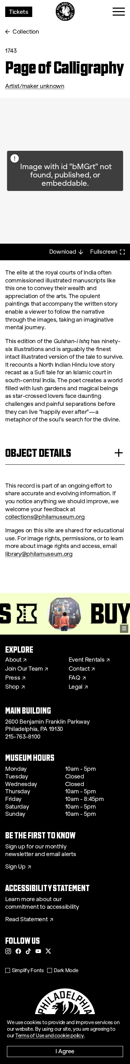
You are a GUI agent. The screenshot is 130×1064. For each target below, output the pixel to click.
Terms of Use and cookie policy (49, 1035)
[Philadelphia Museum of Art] (65, 11)
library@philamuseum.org (38, 554)
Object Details (38, 453)
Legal (76, 687)
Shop (12, 687)
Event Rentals (87, 660)
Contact (79, 669)
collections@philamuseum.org (44, 517)
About (13, 660)
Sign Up (15, 867)
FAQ (74, 678)
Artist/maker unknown (34, 86)
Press (12, 678)
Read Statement (26, 919)
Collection (25, 31)
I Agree (65, 1051)
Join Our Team (24, 669)
